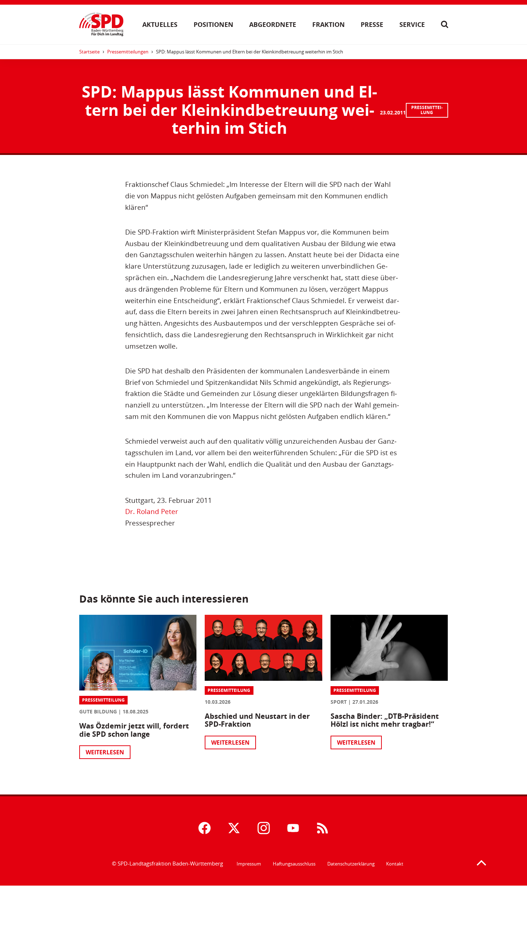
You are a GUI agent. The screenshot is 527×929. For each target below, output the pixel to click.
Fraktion (328, 24)
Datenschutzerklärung (351, 863)
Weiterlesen (105, 752)
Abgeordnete (272, 24)
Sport (339, 701)
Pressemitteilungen (127, 51)
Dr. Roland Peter (151, 511)
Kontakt (394, 863)
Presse (372, 24)
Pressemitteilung (427, 109)
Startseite (89, 51)
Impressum (249, 863)
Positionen (213, 24)
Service (412, 24)
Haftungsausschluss (294, 863)
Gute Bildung (98, 711)
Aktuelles (159, 24)
